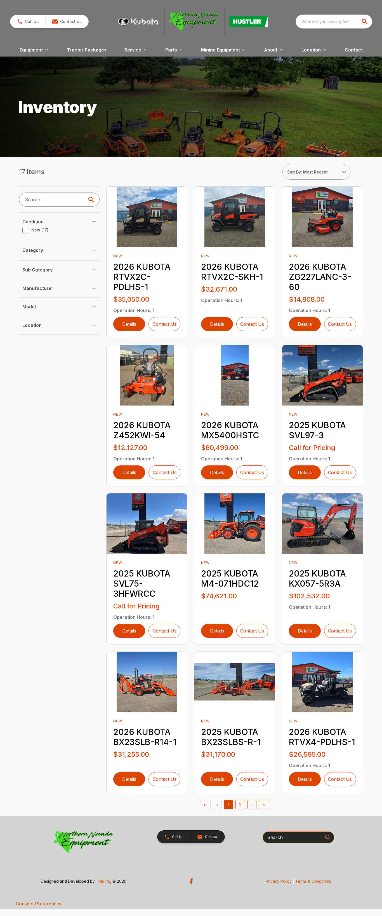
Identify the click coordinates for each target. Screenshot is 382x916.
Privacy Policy (279, 881)
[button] (27, 22)
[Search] (327, 837)
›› (264, 804)
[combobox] (334, 21)
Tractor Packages (87, 50)
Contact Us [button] (164, 324)
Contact (354, 50)
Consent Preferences (38, 903)
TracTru (103, 881)
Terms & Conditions (313, 881)
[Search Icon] (92, 199)
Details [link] (129, 324)
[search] (365, 21)
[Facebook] (191, 881)
